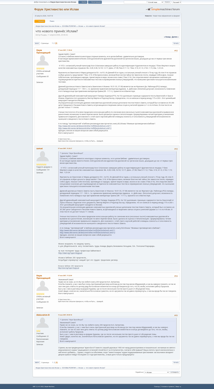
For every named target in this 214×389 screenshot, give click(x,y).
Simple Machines (49, 386)
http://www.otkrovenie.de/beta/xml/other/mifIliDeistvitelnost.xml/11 (84, 126)
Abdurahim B (43, 315)
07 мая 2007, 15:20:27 (65, 148)
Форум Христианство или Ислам (56, 9)
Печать (176, 43)
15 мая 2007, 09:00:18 (65, 315)
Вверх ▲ (178, 386)
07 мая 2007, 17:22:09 (65, 275)
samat (39, 148)
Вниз (37, 43)
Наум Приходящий (43, 51)
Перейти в (139, 372)
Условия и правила (167, 386)
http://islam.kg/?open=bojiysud (70, 253)
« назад (167, 37)
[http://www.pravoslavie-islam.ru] (37, 79)
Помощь (157, 386)
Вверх (37, 362)
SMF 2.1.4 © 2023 (38, 386)
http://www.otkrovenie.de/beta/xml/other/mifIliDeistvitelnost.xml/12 (84, 128)
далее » (175, 37)
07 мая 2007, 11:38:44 (65, 50)
